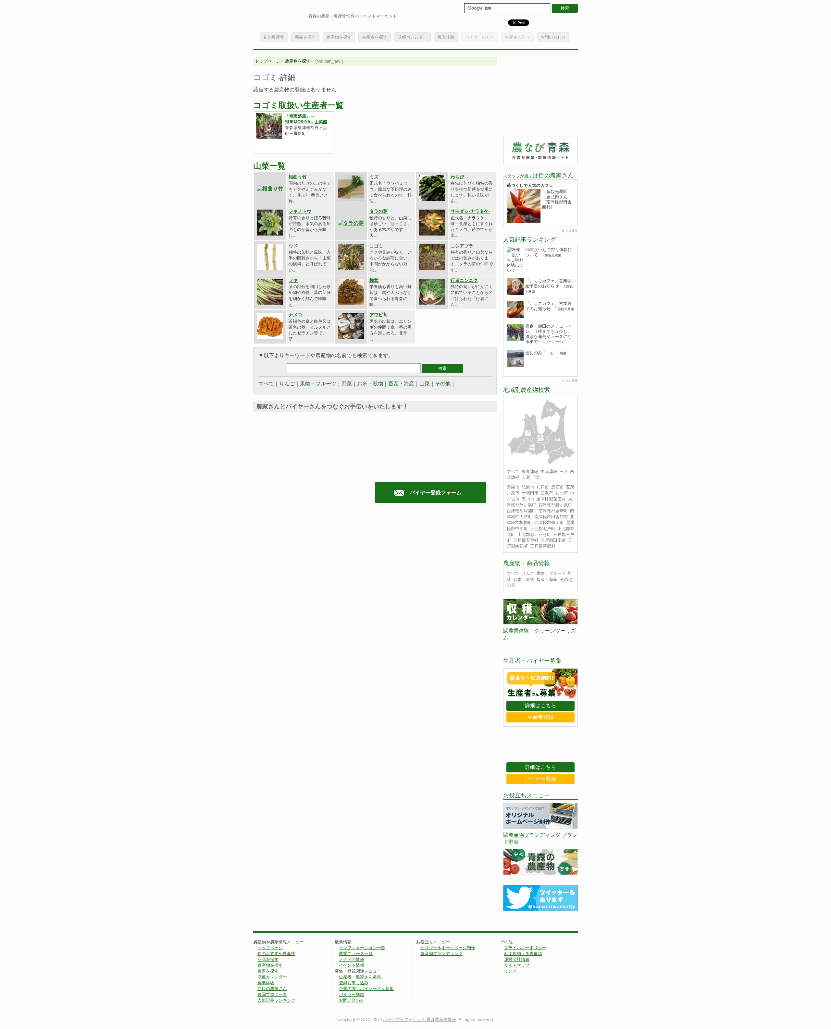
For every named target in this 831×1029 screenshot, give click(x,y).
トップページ (267, 61)
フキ (293, 280)
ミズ (373, 176)
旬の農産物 (273, 37)
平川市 (528, 499)
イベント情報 (351, 965)
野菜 (346, 383)
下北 (536, 477)
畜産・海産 (401, 383)
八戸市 (542, 487)
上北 (526, 477)
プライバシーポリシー (525, 947)
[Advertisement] (307, 572)
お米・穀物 (370, 383)
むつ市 (561, 492)
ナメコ (295, 314)
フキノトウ (300, 211)
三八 (564, 471)
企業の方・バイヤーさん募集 (366, 988)
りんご (287, 383)
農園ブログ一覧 (272, 994)
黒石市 (557, 487)
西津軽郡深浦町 (521, 510)
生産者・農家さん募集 (360, 977)
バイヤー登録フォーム (436, 492)
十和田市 (530, 492)
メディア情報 (351, 959)
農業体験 (446, 37)
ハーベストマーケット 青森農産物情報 (419, 1019)
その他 (443, 383)
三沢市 (546, 492)
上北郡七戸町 (542, 528)
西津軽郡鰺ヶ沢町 (555, 504)
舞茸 (373, 280)
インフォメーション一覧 (362, 947)
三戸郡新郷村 (542, 546)
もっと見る (570, 230)
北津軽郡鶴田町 (549, 522)
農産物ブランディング (441, 953)
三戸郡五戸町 (526, 540)
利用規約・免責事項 (523, 953)
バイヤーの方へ (479, 37)
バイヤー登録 (540, 778)
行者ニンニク (464, 280)
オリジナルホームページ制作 (447, 947)
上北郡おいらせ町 (534, 534)
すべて (266, 383)
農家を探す (268, 971)
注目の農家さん (272, 988)
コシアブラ (462, 245)
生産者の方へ (517, 37)
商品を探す (305, 37)
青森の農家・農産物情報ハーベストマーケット (352, 16)
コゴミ (376, 245)
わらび (457, 176)
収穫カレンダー (412, 37)
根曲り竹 (298, 176)
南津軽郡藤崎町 (553, 510)
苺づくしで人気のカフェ (530, 185)
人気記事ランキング (276, 1000)
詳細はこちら (540, 705)
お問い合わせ (553, 37)
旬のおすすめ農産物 (276, 953)
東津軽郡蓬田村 (551, 499)
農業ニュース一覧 (356, 953)
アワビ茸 (378, 314)
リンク (510, 971)
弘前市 (528, 487)
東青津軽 (530, 471)
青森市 (513, 487)
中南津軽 (548, 471)
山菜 (424, 383)
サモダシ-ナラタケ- (470, 211)
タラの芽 (378, 211)
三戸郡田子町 (553, 540)
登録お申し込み (353, 982)
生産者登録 (540, 717)
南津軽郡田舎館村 (551, 516)
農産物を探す (339, 37)
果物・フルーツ (318, 383)
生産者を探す (374, 37)
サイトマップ (516, 965)
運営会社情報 (516, 959)
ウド (293, 245)
